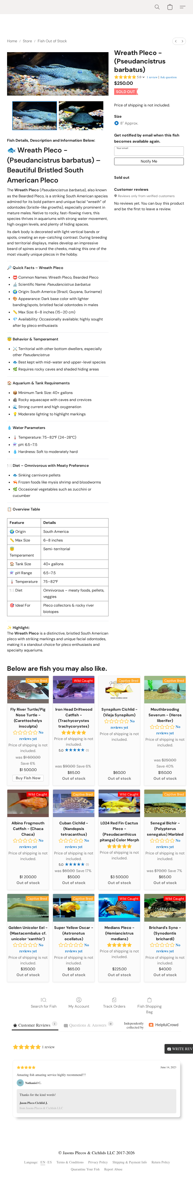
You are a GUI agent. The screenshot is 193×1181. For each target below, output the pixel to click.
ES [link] (50, 1162)
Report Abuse (113, 1169)
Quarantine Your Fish (85, 1169)
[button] (157, 7)
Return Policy (161, 1162)
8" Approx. (129, 123)
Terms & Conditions (70, 1162)
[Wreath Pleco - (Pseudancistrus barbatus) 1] (81, 115)
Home (12, 41)
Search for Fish (43, 1006)
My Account (78, 1006)
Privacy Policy (98, 1162)
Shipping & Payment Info (130, 1162)
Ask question (168, 77)
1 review (152, 77)
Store (27, 41)
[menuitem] (176, 41)
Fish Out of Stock (52, 41)
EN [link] (42, 1162)
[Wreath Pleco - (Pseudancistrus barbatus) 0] (34, 115)
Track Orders (114, 1006)
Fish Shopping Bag (149, 1009)
